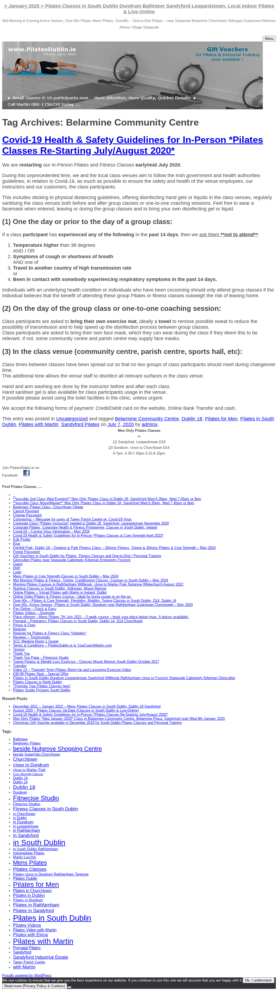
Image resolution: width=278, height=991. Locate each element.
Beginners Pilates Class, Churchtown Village (48, 507)
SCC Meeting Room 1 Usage (35, 641)
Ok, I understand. (258, 980)
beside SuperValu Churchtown (36, 754)
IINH (16, 568)
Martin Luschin (24, 857)
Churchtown (25, 759)
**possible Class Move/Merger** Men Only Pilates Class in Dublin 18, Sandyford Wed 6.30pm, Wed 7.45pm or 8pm (103, 503)
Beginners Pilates (27, 743)
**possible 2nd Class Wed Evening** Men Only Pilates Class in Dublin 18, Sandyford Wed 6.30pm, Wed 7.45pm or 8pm (107, 499)
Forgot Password (26, 552)
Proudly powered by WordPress (27, 975)
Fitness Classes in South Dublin (45, 808)
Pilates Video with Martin (34, 930)
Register (19, 629)
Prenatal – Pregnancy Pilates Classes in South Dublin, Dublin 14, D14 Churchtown (78, 621)
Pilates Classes (29, 869)
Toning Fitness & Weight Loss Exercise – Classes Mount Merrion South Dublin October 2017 (86, 662)
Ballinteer (20, 739)
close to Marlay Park (29, 770)
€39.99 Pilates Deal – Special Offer (40, 674)
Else (16, 544)
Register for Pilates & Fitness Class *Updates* (49, 633)
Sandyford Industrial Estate (40, 957)
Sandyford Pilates (80, 424)
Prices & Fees (24, 625)
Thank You (21, 653)
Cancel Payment (26, 511)
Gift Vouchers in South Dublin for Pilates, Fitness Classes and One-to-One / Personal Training (87, 556)
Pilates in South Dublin (52, 917)
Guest (18, 564)
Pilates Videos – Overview (34, 613)
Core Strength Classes (28, 774)
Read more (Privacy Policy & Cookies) (34, 986)
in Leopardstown (26, 826)
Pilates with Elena (30, 934)
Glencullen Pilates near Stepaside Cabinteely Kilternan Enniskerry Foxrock (72, 560)
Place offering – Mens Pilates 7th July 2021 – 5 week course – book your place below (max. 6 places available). (101, 617)
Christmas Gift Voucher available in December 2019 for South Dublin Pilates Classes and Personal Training (97, 723)
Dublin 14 (20, 778)
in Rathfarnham (26, 830)
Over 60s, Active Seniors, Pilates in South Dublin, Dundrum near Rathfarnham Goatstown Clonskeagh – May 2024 (103, 605)
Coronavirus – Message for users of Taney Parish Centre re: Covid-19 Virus (72, 519)
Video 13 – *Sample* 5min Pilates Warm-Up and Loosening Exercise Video (72, 670)
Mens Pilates (30, 862)
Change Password (27, 515)
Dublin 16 (20, 782)
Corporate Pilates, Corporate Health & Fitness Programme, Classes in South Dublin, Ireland (85, 527)
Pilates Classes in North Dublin (37, 682)
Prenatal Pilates (27, 948)
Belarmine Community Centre (147, 418)
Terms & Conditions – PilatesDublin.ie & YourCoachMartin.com (62, 645)
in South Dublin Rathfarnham (35, 849)
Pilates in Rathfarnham (36, 904)
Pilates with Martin (38, 424)
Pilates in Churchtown (32, 890)
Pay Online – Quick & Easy (34, 609)
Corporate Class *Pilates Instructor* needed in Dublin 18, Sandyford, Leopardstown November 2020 (91, 523)
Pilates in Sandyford (33, 910)
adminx (149, 424)
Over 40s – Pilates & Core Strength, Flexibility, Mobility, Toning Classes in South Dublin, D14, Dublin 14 (94, 601)
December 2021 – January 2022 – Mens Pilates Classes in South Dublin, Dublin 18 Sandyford (86, 706)
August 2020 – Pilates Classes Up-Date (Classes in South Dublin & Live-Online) (76, 710)
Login (17, 572)
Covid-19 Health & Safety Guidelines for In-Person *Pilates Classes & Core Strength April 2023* (88, 535)
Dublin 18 (192, 418)
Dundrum (20, 792)
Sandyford (22, 952)
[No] (69, 987)
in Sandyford (26, 835)
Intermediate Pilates (29, 853)
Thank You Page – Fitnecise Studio (41, 658)
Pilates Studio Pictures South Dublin (41, 690)
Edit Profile (21, 540)
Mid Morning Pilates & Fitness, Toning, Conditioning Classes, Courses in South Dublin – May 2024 (90, 580)
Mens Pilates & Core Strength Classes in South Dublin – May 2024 (65, 576)
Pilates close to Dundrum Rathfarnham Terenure (51, 874)
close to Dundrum (31, 765)
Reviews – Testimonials (31, 637)
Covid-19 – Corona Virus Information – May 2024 (51, 531)
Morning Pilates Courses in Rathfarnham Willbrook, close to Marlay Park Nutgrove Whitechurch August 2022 (98, 584)
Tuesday (20, 666)
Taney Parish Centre (29, 962)
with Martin (24, 967)
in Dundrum (23, 822)
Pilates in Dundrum (28, 900)
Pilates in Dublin (29, 895)
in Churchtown (24, 814)
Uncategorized (72, 418)
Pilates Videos (27, 925)
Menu (269, 39)
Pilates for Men (221, 418)
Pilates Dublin (25, 878)
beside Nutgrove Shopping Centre (57, 748)
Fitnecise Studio (36, 798)
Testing (18, 649)
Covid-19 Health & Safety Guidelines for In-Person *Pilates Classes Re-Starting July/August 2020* (132, 145)
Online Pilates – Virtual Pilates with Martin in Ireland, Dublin (60, 592)
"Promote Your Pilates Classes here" (42, 686)
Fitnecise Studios (26, 804)
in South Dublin (39, 842)
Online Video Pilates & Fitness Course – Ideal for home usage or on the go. (72, 596)
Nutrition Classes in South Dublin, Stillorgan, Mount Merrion (59, 588)
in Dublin (20, 818)
